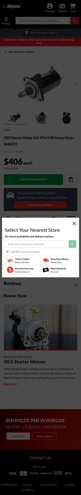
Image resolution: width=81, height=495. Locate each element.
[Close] (74, 223)
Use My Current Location (25, 251)
